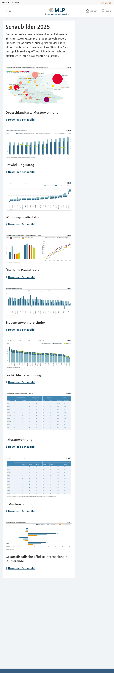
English (106, 3)
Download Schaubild (21, 119)
